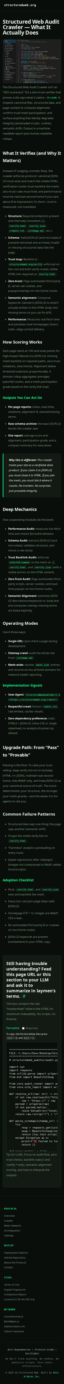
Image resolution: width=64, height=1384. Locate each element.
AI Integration (12, 1230)
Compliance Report (15, 1294)
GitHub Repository (14, 1257)
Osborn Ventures (14, 1331)
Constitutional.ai (13, 1316)
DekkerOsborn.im (14, 1326)
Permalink (12, 1028)
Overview (9, 1215)
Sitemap (8, 1235)
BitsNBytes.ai (11, 1321)
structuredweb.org (20, 5)
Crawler (8, 1220)
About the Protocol (15, 1262)
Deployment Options (16, 1252)
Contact (8, 1267)
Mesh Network (12, 1225)
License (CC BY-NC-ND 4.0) (19, 1299)
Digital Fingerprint (14, 1289)
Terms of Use (11, 1284)
